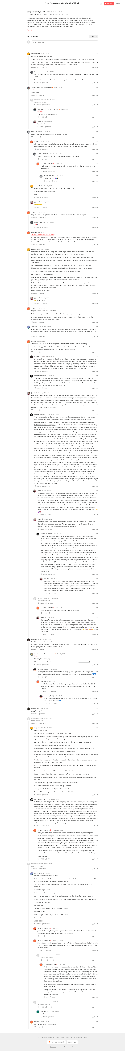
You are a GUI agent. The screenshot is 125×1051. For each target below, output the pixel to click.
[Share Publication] (101, 3)
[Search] (97, 3)
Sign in (118, 3)
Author (34, 90)
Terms (73, 1037)
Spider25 (37, 141)
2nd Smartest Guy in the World (38, 14)
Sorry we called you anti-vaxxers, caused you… (45, 12)
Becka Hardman (39, 72)
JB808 (40, 121)
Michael (34, 341)
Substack (53, 1047)
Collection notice (81, 1037)
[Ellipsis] (97, 53)
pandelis (43, 1011)
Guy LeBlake (35, 53)
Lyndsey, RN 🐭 (39, 356)
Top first (94, 36)
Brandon (34, 232)
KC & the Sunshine (47, 163)
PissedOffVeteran (40, 376)
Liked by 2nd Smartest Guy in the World (43, 234)
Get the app (72, 1042)
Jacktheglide (35, 708)
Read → (29, 30)
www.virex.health (84, 662)
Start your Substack (57, 1042)
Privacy (67, 1037)
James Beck (38, 873)
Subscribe (108, 3)
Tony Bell (34, 327)
